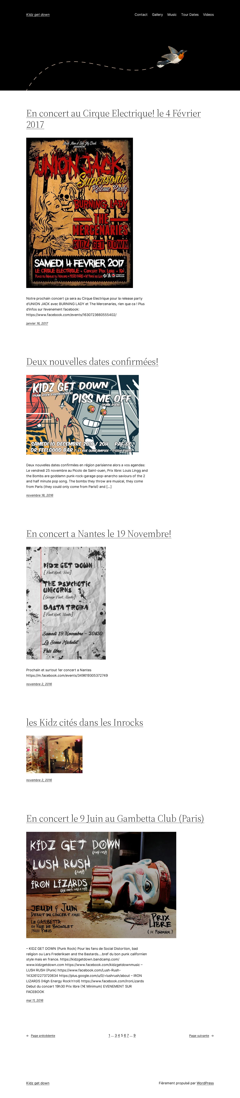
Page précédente (40, 1036)
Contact (141, 15)
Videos (208, 15)
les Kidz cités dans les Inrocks (84, 722)
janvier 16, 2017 (37, 323)
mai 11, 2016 (34, 1000)
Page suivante (201, 1036)
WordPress (205, 1083)
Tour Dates (190, 15)
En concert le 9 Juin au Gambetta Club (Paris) (115, 818)
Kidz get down (38, 15)
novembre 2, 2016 (39, 684)
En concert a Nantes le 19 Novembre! (98, 533)
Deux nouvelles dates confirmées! (92, 361)
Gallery (157, 15)
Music (172, 15)
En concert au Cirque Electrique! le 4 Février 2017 (113, 118)
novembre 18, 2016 (39, 495)
